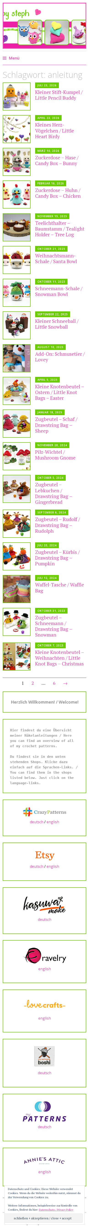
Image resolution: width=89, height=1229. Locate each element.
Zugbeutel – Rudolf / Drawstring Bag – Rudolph (57, 525)
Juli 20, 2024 (47, 545)
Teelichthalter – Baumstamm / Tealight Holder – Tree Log (59, 229)
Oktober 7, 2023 (50, 645)
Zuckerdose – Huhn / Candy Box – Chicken (58, 193)
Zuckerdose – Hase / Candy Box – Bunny (57, 160)
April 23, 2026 (48, 118)
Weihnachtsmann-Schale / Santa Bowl (56, 258)
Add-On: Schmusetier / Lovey (60, 357)
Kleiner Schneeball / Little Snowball (57, 324)
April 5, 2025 (47, 380)
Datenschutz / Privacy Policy (56, 1209)
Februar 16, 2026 (50, 183)
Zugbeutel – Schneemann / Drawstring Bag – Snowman (53, 626)
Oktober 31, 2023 (51, 611)
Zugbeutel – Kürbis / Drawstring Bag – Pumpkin (57, 558)
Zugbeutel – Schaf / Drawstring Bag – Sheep (56, 425)
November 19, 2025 (52, 216)
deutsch (36, 821)
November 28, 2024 (52, 445)
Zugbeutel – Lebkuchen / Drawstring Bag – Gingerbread (53, 493)
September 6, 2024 (51, 512)
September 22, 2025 (52, 314)
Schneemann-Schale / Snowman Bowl (58, 291)
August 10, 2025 (50, 347)
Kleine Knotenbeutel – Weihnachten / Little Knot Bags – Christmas (59, 658)
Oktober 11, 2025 (51, 282)
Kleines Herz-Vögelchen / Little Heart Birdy (54, 130)
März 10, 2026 (48, 151)
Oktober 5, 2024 (50, 478)
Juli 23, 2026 (47, 85)
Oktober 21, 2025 (51, 249)
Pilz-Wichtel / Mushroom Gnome (55, 455)
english (53, 821)
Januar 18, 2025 (49, 412)
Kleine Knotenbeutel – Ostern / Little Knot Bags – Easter (59, 392)
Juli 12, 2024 (47, 578)
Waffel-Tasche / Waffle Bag (59, 587)
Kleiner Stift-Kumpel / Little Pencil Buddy (59, 95)
